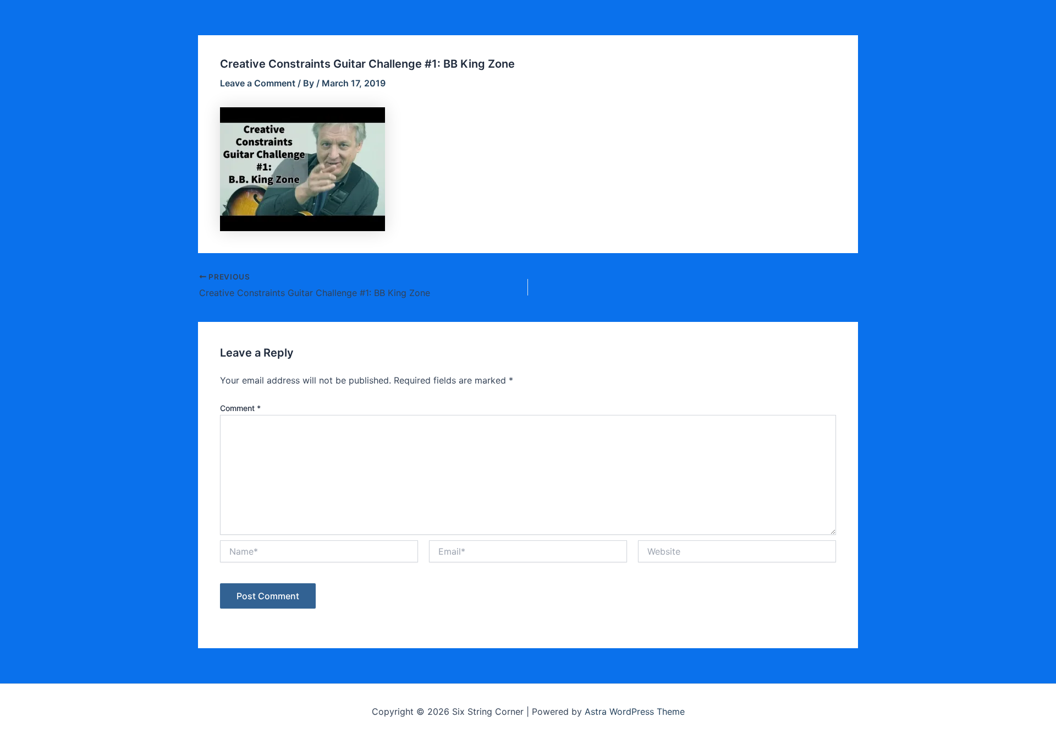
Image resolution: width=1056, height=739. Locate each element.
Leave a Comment (257, 83)
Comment (240, 408)
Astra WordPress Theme (635, 711)
